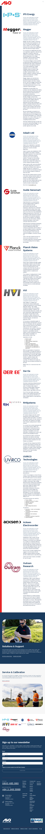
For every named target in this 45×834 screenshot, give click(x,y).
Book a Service (5, 680)
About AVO (32, 782)
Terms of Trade (31, 810)
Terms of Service (31, 807)
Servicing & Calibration (39, 784)
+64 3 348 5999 (11, 789)
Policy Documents (32, 805)
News (23, 797)
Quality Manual (33, 795)
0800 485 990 (10, 783)
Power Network (17, 656)
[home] (6, 3)
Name (3, 751)
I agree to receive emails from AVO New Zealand (13, 767)
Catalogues (24, 795)
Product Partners (31, 790)
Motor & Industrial (7, 656)
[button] (43, 1)
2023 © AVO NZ (6, 828)
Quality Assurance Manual (32, 798)
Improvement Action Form (32, 802)
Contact (31, 788)
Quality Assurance (33, 828)
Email (3, 755)
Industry (4, 761)
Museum (31, 786)
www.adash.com (32, 185)
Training (31, 784)
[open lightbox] (32, 821)
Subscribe (22, 770)
